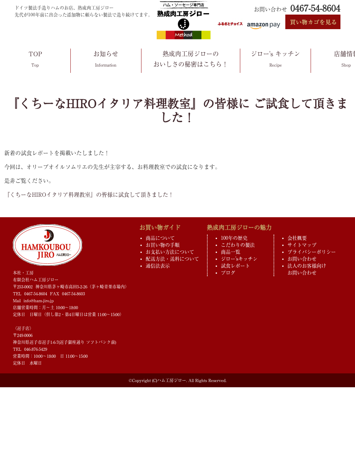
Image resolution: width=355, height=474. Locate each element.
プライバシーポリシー (311, 251)
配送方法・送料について (172, 258)
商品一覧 (230, 251)
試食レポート (235, 265)
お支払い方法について (170, 251)
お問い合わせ (302, 258)
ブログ (228, 272)
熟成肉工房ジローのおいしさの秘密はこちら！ (190, 59)
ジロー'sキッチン (239, 258)
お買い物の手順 (163, 245)
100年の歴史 (234, 238)
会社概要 (297, 238)
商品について (160, 238)
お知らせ (105, 59)
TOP (35, 59)
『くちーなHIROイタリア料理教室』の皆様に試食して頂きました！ (89, 194)
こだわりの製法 (238, 245)
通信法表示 (158, 265)
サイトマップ (302, 245)
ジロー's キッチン (275, 59)
